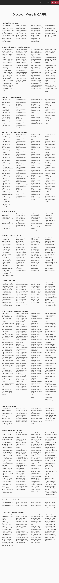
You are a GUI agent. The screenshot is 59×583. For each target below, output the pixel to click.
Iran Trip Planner (20, 466)
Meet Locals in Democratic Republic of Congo (7, 376)
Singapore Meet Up (49, 244)
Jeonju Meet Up (5, 215)
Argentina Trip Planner (7, 442)
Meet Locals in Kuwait (21, 379)
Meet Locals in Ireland (21, 362)
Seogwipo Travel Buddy (22, 35)
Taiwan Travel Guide (35, 518)
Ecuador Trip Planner (7, 492)
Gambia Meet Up (20, 247)
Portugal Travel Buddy (36, 88)
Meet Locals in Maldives (36, 333)
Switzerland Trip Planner (51, 457)
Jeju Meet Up (34, 230)
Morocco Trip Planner (36, 452)
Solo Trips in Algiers (35, 287)
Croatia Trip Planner (6, 481)
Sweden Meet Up (49, 250)
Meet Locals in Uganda (50, 367)
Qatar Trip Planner (35, 486)
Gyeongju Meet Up (20, 215)
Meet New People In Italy (22, 185)
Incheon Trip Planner (7, 416)
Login (48, 2)
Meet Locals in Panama (36, 373)
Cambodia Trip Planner (7, 470)
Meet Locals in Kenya (21, 375)
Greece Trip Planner (21, 452)
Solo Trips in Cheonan (36, 300)
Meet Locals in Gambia (21, 333)
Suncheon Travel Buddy (22, 36)
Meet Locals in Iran (20, 358)
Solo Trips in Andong (7, 305)
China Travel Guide (6, 534)
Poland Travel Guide (50, 515)
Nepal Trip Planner (35, 458)
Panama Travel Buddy (36, 81)
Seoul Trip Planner (49, 413)
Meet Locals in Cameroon (8, 363)
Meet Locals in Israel (21, 363)
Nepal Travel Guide (6, 529)
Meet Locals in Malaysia (36, 331)
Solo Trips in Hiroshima (21, 294)
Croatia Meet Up (6, 273)
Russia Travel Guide (49, 532)
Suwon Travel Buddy (35, 32)
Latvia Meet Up (34, 239)
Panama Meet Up (35, 263)
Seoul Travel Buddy (49, 30)
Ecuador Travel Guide (36, 539)
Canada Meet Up (6, 262)
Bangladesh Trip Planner (8, 453)
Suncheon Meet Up (20, 225)
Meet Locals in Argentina (8, 323)
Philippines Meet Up (35, 267)
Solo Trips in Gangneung (22, 291)
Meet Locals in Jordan (21, 370)
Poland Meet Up (34, 268)
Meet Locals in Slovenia (50, 326)
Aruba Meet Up (5, 239)
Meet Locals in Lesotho (21, 389)
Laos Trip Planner (20, 487)
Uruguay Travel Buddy (50, 85)
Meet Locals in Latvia (21, 386)
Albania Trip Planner (6, 434)
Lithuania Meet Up (35, 241)
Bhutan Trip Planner (6, 460)
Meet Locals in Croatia (7, 388)
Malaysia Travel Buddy (36, 57)
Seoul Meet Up (48, 218)
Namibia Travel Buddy (36, 65)
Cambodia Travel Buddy (7, 73)
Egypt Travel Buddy (21, 52)
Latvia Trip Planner (20, 489)
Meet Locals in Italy (20, 365)
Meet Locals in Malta (35, 334)
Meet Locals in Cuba (6, 389)
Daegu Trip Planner (20, 416)
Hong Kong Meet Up (21, 254)
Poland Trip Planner (35, 481)
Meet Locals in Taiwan (50, 345)
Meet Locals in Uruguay (50, 379)
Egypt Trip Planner (20, 432)
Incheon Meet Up (6, 222)
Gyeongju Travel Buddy (21, 27)
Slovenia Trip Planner (50, 447)
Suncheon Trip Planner (21, 420)
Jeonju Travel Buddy (7, 27)
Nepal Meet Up (34, 254)
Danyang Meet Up (20, 218)
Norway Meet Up (35, 260)
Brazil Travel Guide (20, 518)
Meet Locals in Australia (7, 328)
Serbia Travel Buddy (50, 56)
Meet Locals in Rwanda (36, 391)
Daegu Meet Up (20, 222)
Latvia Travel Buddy (35, 51)
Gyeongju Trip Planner (21, 410)
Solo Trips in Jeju (35, 297)
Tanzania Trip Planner (50, 460)
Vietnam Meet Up (49, 267)
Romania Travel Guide (36, 515)
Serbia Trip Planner (49, 441)
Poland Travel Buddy (35, 86)
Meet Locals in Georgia (21, 334)
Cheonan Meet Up (6, 217)
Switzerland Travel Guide (8, 544)
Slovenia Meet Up (49, 246)
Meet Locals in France (21, 331)
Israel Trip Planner (20, 471)
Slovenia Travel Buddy (50, 59)
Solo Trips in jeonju (35, 292)
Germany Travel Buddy (21, 60)
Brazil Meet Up (5, 257)
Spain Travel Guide (6, 523)
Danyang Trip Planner (21, 413)
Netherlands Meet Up (36, 255)
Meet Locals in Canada (7, 365)
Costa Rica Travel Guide (21, 519)
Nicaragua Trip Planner (36, 465)
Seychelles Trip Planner (50, 442)
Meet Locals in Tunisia (50, 357)
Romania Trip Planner (36, 487)
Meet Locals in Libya (35, 313)
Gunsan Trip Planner (35, 416)
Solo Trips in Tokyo (6, 292)
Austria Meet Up (6, 242)
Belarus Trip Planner (7, 457)
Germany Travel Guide (7, 532)
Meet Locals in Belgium (7, 344)
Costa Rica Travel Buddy (7, 85)
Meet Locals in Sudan (50, 337)
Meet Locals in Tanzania (51, 349)
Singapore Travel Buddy (50, 57)
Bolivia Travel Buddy (7, 65)
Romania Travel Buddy (50, 49)
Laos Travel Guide (20, 542)
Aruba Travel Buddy (6, 51)
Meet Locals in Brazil (7, 357)
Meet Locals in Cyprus (7, 391)
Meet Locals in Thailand (50, 350)
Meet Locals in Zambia (50, 391)
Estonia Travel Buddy (21, 54)
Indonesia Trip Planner (21, 465)
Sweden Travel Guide (50, 531)
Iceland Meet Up (20, 257)
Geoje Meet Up (48, 215)
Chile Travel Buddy (6, 77)
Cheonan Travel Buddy (7, 28)
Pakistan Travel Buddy (36, 80)
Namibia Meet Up (35, 252)
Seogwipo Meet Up (20, 223)
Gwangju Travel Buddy (50, 35)
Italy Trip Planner (20, 473)
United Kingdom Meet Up (51, 262)
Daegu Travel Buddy (21, 33)
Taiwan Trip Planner (49, 458)
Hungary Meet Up (20, 255)
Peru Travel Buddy (35, 83)
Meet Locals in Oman (36, 368)
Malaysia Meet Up (35, 244)
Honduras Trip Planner (21, 457)
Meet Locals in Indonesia (22, 357)
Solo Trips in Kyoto (6, 302)
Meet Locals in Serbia (50, 315)
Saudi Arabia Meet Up (50, 241)
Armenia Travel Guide (50, 526)
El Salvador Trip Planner (22, 434)
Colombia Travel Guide (21, 521)
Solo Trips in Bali (49, 283)
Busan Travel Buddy (6, 25)
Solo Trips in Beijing (21, 287)
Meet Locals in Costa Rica (8, 383)
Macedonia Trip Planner (36, 436)
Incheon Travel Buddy (7, 33)
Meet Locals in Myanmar (36, 352)
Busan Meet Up (5, 213)
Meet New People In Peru (37, 189)
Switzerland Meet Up (50, 252)
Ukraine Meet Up (49, 260)
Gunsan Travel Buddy (36, 33)
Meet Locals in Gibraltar (22, 339)
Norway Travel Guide (50, 519)
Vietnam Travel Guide (7, 531)
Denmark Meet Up (20, 238)
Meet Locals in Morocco (36, 347)
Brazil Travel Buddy (6, 70)
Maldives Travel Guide (21, 524)
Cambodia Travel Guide (21, 539)
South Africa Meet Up (50, 247)
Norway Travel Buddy (36, 78)
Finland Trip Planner (21, 442)
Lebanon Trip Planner (36, 432)
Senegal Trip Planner (50, 439)
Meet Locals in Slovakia (50, 324)
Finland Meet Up (20, 244)
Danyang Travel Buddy (21, 30)
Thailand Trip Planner (50, 462)
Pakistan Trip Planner (36, 470)
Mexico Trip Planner (35, 449)
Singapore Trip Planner (50, 444)
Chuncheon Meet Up (50, 220)
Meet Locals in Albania (7, 316)
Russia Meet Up (48, 239)
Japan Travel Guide (6, 539)
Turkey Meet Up (49, 257)
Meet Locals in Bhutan (7, 349)
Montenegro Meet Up (50, 270)
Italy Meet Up (19, 263)
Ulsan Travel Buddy (6, 41)
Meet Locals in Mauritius (36, 339)
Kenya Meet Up (20, 268)
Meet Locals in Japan (21, 368)
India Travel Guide (20, 536)
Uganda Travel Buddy (50, 75)
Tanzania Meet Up (49, 254)
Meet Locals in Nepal (36, 355)
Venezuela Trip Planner (50, 484)
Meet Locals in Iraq (20, 360)
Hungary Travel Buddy (21, 67)
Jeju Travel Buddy (35, 41)
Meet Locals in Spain (50, 334)
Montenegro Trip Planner (51, 492)
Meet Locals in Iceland (21, 354)
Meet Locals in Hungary (21, 352)
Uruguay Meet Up (49, 265)
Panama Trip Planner (35, 471)
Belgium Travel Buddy (7, 62)
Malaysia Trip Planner (36, 439)
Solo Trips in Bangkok (21, 289)
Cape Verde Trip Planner (7, 473)
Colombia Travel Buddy (7, 80)
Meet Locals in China (7, 371)
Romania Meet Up (49, 238)
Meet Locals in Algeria (7, 318)
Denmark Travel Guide (50, 516)
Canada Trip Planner (6, 471)
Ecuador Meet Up (20, 239)
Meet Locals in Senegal (50, 313)
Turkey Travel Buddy (50, 73)
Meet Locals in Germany (22, 336)
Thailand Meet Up (49, 255)
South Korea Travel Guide (22, 532)
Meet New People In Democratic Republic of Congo (7, 194)
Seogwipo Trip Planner (21, 418)
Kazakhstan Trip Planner (22, 479)
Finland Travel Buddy (21, 56)
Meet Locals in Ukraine (50, 368)
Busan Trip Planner (6, 408)
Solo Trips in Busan (20, 297)
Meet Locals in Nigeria (36, 365)
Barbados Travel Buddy (7, 59)
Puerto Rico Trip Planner (36, 484)
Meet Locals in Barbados (8, 341)
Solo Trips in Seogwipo (7, 286)
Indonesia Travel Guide (7, 545)
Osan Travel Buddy (20, 28)
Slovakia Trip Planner (50, 445)
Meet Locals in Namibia (36, 354)
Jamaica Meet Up (20, 265)
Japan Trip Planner (20, 476)
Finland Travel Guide (50, 523)
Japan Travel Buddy (21, 78)
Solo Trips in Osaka (6, 304)
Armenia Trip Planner (7, 444)
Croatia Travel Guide (35, 527)
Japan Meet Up (19, 267)
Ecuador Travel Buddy (21, 51)
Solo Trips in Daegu (49, 302)
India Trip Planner (20, 463)
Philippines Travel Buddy (36, 85)
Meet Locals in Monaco (36, 344)
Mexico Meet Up (34, 247)
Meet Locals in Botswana (8, 355)
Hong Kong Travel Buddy (22, 65)
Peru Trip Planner (35, 478)
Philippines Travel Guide (22, 537)
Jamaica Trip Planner (21, 475)
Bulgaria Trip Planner (7, 468)
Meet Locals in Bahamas (7, 334)
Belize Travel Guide (35, 540)
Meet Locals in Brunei (7, 358)
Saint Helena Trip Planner (51, 432)
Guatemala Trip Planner (21, 455)
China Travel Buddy (6, 78)
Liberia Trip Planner (35, 434)
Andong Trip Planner (21, 415)
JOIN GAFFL (55, 2)
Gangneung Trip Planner (36, 410)
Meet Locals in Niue (49, 396)
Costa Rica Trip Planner (7, 479)
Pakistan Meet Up (35, 262)
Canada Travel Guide (21, 531)
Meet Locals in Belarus (7, 342)
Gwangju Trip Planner (50, 418)
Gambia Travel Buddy (21, 59)
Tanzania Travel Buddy (50, 70)
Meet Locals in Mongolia (36, 345)
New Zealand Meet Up (36, 259)
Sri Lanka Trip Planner (50, 453)
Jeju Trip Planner (35, 425)
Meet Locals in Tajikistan (51, 347)
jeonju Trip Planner (49, 412)
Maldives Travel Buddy (36, 59)
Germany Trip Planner (21, 450)
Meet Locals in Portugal (36, 381)
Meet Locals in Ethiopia (21, 326)
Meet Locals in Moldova (36, 342)
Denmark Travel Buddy (21, 49)
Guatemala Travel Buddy (22, 64)
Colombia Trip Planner (7, 478)
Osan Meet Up (19, 217)
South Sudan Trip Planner (51, 450)
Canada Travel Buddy (7, 75)
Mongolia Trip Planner (36, 450)
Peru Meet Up (34, 265)
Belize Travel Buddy (6, 64)
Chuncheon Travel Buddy (51, 32)
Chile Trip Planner (6, 475)
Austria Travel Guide (50, 521)
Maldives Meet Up (35, 246)
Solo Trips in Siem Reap (50, 305)
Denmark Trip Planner (7, 487)
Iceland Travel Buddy (21, 69)
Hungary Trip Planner (21, 460)
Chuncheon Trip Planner (51, 415)
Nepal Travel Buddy (35, 67)
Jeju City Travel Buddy (36, 25)
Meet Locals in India (21, 355)
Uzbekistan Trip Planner (50, 483)
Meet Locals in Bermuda (7, 347)
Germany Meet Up (20, 249)
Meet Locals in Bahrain (7, 336)
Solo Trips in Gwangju (21, 296)
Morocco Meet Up (35, 249)
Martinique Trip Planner (36, 444)
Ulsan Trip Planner (6, 425)
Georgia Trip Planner (21, 449)
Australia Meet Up (6, 241)
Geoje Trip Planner (49, 410)
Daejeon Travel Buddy (7, 38)
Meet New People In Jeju (36, 123)
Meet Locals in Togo (50, 352)
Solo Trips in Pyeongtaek (8, 297)
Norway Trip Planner (35, 466)
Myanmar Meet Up (35, 250)
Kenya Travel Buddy (21, 80)
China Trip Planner (6, 476)
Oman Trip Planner (35, 468)
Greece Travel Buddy (21, 62)
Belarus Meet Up (6, 247)
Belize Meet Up (5, 250)
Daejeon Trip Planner (7, 421)
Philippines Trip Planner (36, 479)
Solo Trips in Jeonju (6, 291)
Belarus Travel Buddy (7, 60)
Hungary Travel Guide (36, 521)
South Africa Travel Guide (37, 516)
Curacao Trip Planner (50, 494)
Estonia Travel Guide (35, 526)
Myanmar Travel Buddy (36, 64)
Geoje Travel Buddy (49, 27)
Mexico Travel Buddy (36, 60)
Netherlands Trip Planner (37, 460)
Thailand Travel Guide (7, 527)
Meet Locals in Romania (36, 388)
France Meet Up (20, 246)
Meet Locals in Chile (6, 370)
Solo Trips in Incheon (21, 286)
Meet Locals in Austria (7, 329)
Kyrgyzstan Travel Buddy (37, 49)
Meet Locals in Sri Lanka (50, 336)
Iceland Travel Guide (7, 536)
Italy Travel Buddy (20, 75)
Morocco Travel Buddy (36, 62)
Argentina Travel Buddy (7, 49)
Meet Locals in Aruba (7, 326)
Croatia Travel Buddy (7, 86)
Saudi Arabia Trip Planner (51, 437)
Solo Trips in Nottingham (51, 304)
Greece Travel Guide (21, 523)
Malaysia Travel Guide (21, 516)
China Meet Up (5, 265)
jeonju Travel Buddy (50, 28)
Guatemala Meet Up (21, 252)
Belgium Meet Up (6, 249)
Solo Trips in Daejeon (36, 291)
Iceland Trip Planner (21, 462)
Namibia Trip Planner (35, 457)
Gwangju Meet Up (49, 223)
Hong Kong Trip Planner (22, 458)
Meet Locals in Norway (36, 367)
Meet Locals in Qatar (35, 386)
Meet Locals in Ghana (21, 337)
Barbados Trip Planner (7, 455)
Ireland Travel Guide (50, 527)
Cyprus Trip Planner (6, 483)
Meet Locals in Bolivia (7, 350)
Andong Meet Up (20, 220)
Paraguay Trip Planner (36, 476)
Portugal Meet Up (35, 270)
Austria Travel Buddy (7, 54)
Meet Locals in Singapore (51, 323)
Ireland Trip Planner (21, 470)
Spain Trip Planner (49, 452)
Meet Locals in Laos (21, 384)
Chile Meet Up (5, 263)
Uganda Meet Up (49, 259)
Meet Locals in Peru (35, 375)
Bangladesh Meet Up (7, 244)
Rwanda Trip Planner (35, 491)
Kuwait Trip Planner (21, 484)
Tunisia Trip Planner (50, 463)
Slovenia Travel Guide (50, 518)
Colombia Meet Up (6, 267)
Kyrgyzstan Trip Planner (22, 486)
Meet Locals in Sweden (50, 339)
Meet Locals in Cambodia (8, 362)
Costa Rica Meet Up (6, 272)
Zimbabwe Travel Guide (50, 536)
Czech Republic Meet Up (8, 275)
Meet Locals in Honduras (22, 347)
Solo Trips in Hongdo (50, 294)
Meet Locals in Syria (50, 344)
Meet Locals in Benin (7, 345)
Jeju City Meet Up (35, 213)
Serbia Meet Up (48, 242)
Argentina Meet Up (6, 238)
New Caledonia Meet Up (36, 257)
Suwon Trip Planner (35, 415)
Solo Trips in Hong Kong (50, 296)
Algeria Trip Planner (6, 436)
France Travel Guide (35, 519)
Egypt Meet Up (19, 241)
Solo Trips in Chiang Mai (7, 284)
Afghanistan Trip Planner (8, 432)
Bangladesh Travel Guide (22, 540)
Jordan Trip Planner (21, 478)
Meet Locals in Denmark (7, 396)
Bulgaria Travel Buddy (7, 72)
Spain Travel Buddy (49, 64)
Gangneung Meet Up (35, 215)
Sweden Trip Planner (50, 455)
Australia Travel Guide (7, 515)
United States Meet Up (50, 263)
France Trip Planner (21, 444)
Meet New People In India (22, 176)
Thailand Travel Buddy (50, 72)
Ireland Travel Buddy (21, 73)
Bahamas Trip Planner (7, 452)
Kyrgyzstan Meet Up (35, 238)
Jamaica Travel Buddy (21, 77)
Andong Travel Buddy (21, 32)
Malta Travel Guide (35, 542)
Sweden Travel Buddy (50, 65)
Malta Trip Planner (35, 442)
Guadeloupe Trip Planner (22, 453)
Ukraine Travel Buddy (50, 77)
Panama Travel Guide (36, 537)
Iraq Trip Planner (20, 468)
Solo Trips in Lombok (50, 289)
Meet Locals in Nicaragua (36, 363)
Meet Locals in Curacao (50, 401)
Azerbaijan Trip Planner (7, 450)
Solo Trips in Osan (35, 299)
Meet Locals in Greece (21, 341)
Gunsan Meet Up (35, 222)
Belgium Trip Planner (7, 458)
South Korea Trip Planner (22, 483)
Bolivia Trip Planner (6, 462)
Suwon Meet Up (34, 220)
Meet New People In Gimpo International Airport (35, 107)
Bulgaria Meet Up (6, 259)
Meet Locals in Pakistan (36, 370)
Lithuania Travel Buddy (36, 52)
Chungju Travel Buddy (7, 40)
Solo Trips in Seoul (20, 302)
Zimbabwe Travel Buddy (51, 88)
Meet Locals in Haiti (21, 345)
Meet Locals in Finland (21, 329)
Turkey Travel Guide (21, 526)
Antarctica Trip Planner (7, 437)
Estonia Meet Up (20, 242)
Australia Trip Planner (7, 447)
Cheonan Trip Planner (7, 412)
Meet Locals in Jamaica (21, 367)
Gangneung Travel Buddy (37, 27)
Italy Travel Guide (35, 531)
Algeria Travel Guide (50, 534)
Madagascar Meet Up (36, 242)
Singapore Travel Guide (7, 542)
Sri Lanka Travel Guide (21, 534)
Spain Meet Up (48, 249)
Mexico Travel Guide (7, 537)
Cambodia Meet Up (6, 260)
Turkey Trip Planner (49, 465)
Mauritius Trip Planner (36, 447)
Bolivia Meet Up (5, 252)
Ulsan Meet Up (5, 230)
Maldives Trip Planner (36, 441)
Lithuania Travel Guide (50, 529)
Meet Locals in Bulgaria (7, 360)
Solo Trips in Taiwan (50, 300)
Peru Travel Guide (6, 540)
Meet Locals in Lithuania (36, 318)
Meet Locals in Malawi (36, 329)
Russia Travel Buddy (50, 51)
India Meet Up (19, 259)
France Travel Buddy (21, 57)
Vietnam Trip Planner (50, 486)
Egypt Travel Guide (35, 532)
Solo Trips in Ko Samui (7, 289)
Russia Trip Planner (35, 489)
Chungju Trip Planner (7, 423)
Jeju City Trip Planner (36, 408)
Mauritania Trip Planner (36, 445)
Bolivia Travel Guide (49, 537)
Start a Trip (41, 2)
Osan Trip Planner (20, 412)
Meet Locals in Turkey (50, 358)
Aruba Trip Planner (6, 445)
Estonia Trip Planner (21, 439)
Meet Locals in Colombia (7, 373)
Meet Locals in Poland (36, 379)
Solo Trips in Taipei (35, 289)
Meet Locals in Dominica (22, 313)
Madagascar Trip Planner (36, 437)
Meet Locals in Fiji (20, 328)
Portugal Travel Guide (21, 515)
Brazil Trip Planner (6, 466)
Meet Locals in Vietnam (50, 384)
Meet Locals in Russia (36, 389)
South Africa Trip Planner (51, 449)
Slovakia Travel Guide (50, 524)
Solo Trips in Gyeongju (7, 283)
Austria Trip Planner (6, 449)
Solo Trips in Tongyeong (7, 287)
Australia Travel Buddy (7, 52)
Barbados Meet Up (6, 246)
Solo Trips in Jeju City (21, 292)
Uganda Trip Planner (50, 470)
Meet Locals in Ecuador (21, 318)
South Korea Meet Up (21, 270)
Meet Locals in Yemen (50, 389)
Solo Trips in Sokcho (21, 299)
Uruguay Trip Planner (50, 481)
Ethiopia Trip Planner (21, 441)
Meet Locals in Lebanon (22, 388)
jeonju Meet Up (48, 217)
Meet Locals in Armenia (7, 324)
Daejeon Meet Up (6, 226)
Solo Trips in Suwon (35, 283)
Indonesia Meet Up (20, 260)
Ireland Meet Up (20, 262)
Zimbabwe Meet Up (49, 268)
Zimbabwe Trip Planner (50, 491)
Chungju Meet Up (6, 228)
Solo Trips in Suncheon (21, 300)
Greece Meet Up (20, 250)
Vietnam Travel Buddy (50, 86)
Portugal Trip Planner (36, 483)
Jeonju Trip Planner (6, 410)
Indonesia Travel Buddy (21, 72)
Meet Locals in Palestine (36, 371)
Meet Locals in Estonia (21, 324)
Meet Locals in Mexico (36, 341)
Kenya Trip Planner (20, 481)
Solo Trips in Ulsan (35, 302)
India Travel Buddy (20, 70)
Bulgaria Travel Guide (36, 529)
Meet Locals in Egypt (21, 320)
